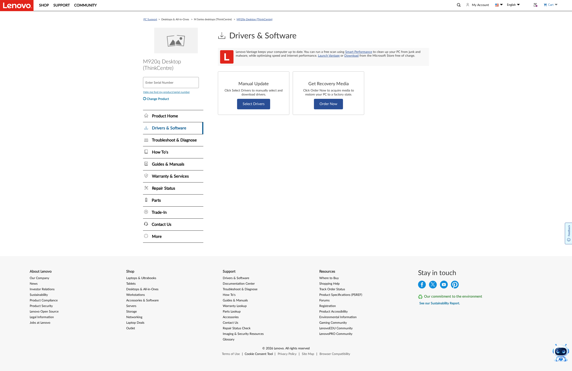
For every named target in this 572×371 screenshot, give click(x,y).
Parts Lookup (232, 311)
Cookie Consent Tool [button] (259, 354)
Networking (134, 317)
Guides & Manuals (235, 300)
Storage (131, 311)
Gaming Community (333, 322)
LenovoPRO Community (335, 334)
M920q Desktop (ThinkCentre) (254, 19)
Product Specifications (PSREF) (340, 294)
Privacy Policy (287, 354)
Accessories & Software (142, 300)
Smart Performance (358, 52)
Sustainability (39, 294)
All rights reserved (297, 348)
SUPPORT (61, 5)
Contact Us (230, 322)
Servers (131, 306)
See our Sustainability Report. (439, 303)
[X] (433, 286)
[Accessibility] (525, 5)
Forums (324, 300)
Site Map (308, 354)
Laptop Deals (135, 322)
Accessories (231, 317)
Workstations (135, 294)
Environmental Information (338, 317)
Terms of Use (231, 354)
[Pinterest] (455, 286)
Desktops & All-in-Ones (142, 289)
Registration (327, 306)
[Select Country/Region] (499, 5)
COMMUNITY (85, 5)
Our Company (39, 278)
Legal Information (42, 317)
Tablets (131, 283)
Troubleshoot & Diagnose (240, 289)
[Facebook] (422, 286)
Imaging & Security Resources (243, 334)
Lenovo (279, 348)
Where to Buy (329, 278)
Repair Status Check (236, 328)
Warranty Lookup (235, 306)
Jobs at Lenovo (40, 322)
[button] (459, 5)
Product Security (41, 306)
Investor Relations (42, 289)
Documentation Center (239, 283)
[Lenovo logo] (17, 5)
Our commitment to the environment (453, 296)
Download (351, 55)
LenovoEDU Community (336, 328)
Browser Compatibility (335, 354)
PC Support (150, 19)
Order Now (328, 104)
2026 (269, 348)
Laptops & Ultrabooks (141, 278)
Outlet (130, 328)
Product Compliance (44, 300)
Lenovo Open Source (44, 311)
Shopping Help (329, 283)
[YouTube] (444, 286)
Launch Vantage (329, 55)
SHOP (44, 5)
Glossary (228, 339)
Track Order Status (332, 289)
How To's (229, 294)
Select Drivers (254, 104)
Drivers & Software (236, 278)
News (34, 283)
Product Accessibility (333, 311)
